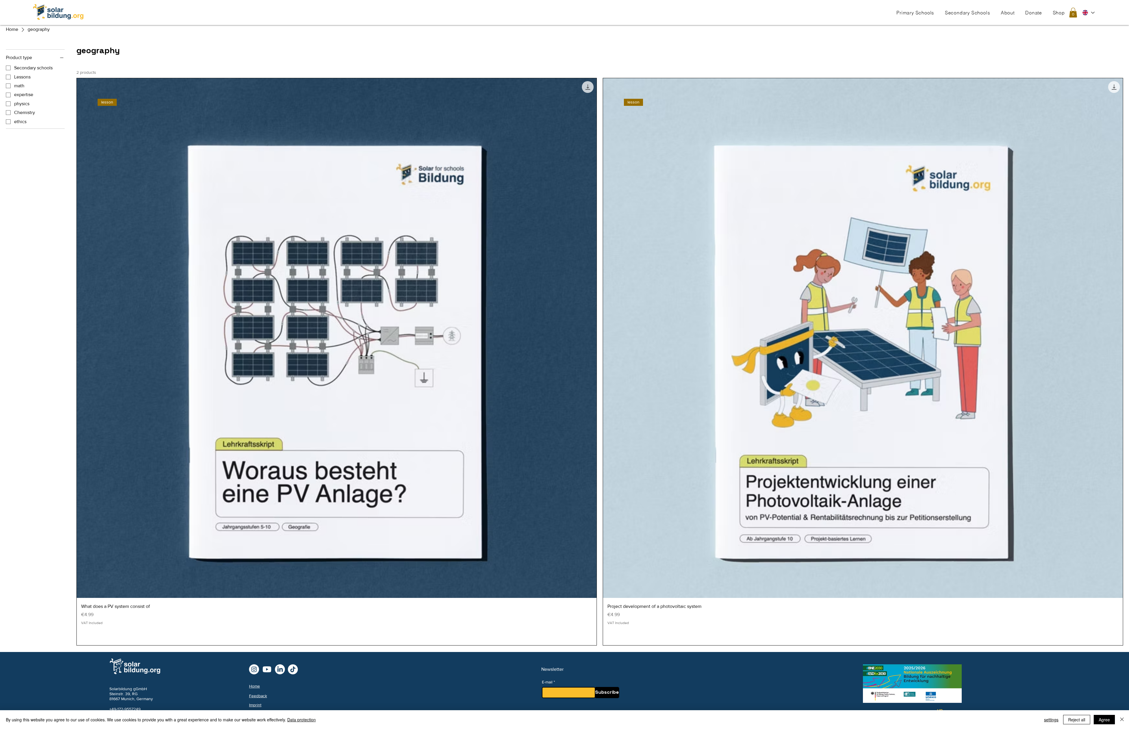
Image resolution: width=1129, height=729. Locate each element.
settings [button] (1051, 720)
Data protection (301, 720)
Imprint (255, 705)
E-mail (547, 682)
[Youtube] (267, 669)
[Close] (1121, 719)
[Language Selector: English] (1088, 12)
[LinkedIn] (280, 669)
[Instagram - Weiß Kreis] (254, 669)
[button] (915, 12)
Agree (1104, 720)
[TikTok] (293, 669)
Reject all (1076, 720)
